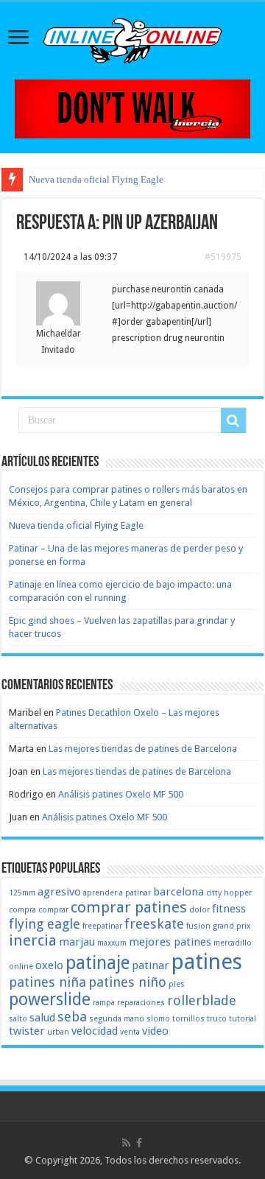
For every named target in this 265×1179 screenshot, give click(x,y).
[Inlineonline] (132, 38)
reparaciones (141, 1002)
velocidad (94, 1031)
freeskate (154, 924)
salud (42, 1017)
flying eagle (44, 924)
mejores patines (170, 942)
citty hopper (229, 893)
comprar (53, 910)
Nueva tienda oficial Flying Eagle (96, 179)
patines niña (47, 982)
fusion (198, 926)
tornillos (188, 1019)
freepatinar (102, 926)
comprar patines (129, 907)
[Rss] (126, 1143)
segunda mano (116, 1019)
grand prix (231, 926)
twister (27, 1031)
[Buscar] (233, 420)
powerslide (50, 999)
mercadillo (232, 943)
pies (177, 984)
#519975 (223, 257)
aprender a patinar (117, 893)
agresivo (59, 891)
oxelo (49, 965)
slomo (158, 1019)
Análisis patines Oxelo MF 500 (120, 794)
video (155, 1031)
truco (217, 1019)
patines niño (127, 982)
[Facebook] (139, 1143)
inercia (33, 940)
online (21, 966)
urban (58, 1032)
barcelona (178, 891)
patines (207, 961)
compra (22, 910)
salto (18, 1019)
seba (72, 1016)
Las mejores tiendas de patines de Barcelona (143, 748)
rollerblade (201, 1000)
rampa (104, 1002)
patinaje (98, 963)
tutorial (242, 1019)
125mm (22, 893)
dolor (199, 910)
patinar (150, 965)
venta (130, 1032)
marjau (77, 942)
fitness (229, 908)
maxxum (112, 943)
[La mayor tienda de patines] (132, 107)
